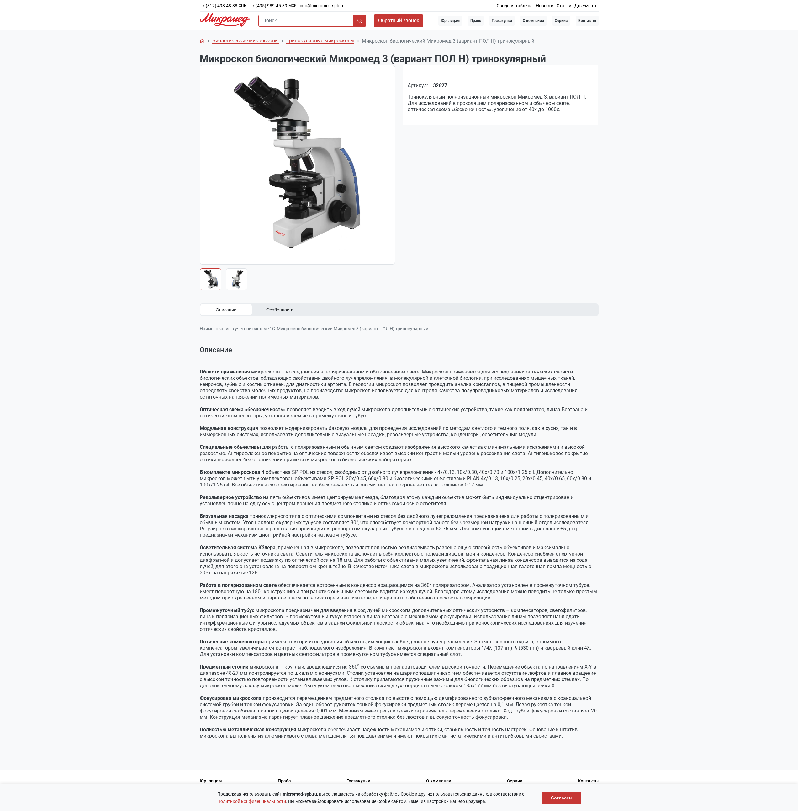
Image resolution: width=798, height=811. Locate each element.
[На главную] (202, 41)
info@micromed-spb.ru (322, 5)
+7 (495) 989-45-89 (268, 5)
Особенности (279, 309)
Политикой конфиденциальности (251, 801)
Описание (226, 309)
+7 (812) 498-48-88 (218, 5)
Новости (544, 5)
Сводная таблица (515, 5)
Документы (586, 5)
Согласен (561, 797)
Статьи (564, 5)
